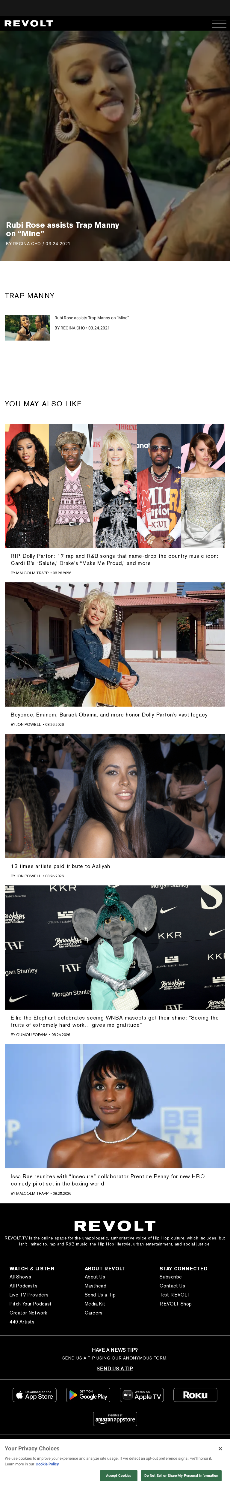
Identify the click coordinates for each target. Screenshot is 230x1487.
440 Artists (22, 1322)
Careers (94, 1313)
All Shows (20, 1277)
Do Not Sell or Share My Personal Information (181, 1475)
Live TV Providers (29, 1295)
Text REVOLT (175, 1295)
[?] (27, 327)
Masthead (96, 1286)
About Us (95, 1277)
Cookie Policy (47, 1464)
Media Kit (95, 1304)
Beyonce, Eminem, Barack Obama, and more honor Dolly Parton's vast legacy (109, 714)
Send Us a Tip (100, 1295)
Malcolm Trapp (32, 572)
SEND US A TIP (115, 1368)
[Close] (220, 1448)
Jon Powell (28, 724)
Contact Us (172, 1286)
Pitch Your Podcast (31, 1304)
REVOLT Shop (176, 1304)
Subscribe (171, 1277)
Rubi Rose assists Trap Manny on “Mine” (92, 317)
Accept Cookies (118, 1475)
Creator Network (28, 1313)
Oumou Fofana (31, 1034)
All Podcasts (23, 1286)
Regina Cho (72, 328)
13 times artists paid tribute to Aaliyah (60, 866)
